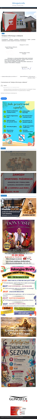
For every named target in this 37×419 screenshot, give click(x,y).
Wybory (3, 33)
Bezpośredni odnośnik (16, 87)
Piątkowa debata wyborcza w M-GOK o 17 (9, 76)
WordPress (21, 417)
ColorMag (16, 417)
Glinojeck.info (18, 3)
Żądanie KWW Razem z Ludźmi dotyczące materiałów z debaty (27, 77)
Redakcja (9, 37)
